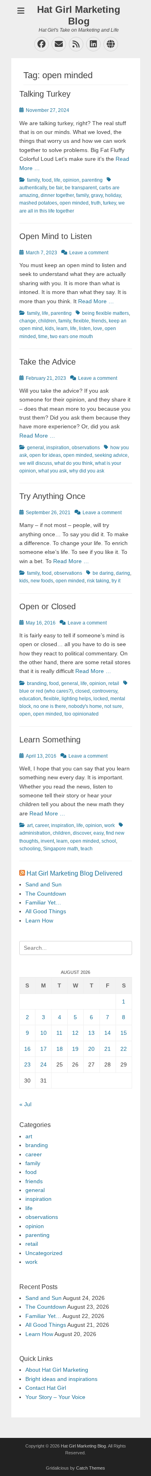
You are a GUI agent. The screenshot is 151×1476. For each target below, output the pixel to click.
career (42, 825)
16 (27, 1049)
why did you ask (86, 471)
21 (107, 1049)
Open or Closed (47, 606)
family (33, 180)
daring (123, 573)
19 (75, 1049)
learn (62, 328)
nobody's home (85, 706)
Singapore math (60, 849)
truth (96, 203)
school (108, 841)
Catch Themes (90, 1468)
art (30, 825)
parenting (92, 180)
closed (82, 691)
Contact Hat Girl (45, 1388)
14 (107, 1033)
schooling (30, 849)
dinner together (57, 195)
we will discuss (35, 463)
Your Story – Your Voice (55, 1397)
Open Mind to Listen (55, 236)
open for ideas (45, 455)
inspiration (57, 447)
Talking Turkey (44, 93)
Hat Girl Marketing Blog (78, 15)
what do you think (73, 463)
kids (49, 328)
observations (86, 447)
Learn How (39, 920)
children (47, 321)
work (109, 825)
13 (91, 1033)
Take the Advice (47, 361)
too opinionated (81, 714)
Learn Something (50, 739)
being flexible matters (105, 313)
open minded (74, 203)
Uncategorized (43, 1253)
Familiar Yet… (43, 902)
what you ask (52, 471)
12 (75, 1033)
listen (85, 328)
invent (47, 841)
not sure (113, 706)
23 (27, 1064)
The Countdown (45, 893)
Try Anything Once (52, 496)
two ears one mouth (71, 336)
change (27, 321)
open (25, 714)
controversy (104, 691)
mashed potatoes (38, 203)
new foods (42, 581)
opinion (71, 180)
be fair (55, 188)
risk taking (98, 581)
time (43, 336)
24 (43, 1064)
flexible (81, 321)
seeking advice (111, 455)
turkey (109, 203)
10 (43, 1033)
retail (113, 683)
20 (91, 1049)
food (47, 180)
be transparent (81, 188)
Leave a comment (88, 252)
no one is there (49, 706)
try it (116, 581)
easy (98, 833)
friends (98, 321)
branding (37, 683)
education (30, 699)
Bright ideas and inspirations (61, 1379)
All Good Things (45, 911)
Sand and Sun (43, 884)
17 (43, 1049)
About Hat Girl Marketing (56, 1370)
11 (59, 1033)
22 (123, 1049)
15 (123, 1033)
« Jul (25, 1104)
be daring (103, 573)
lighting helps (76, 699)
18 (59, 1049)
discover (82, 833)
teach (87, 849)
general (35, 447)
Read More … (96, 301)
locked (100, 699)
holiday (113, 195)
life (57, 180)
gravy (97, 195)
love (97, 328)
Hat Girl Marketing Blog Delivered (74, 873)
